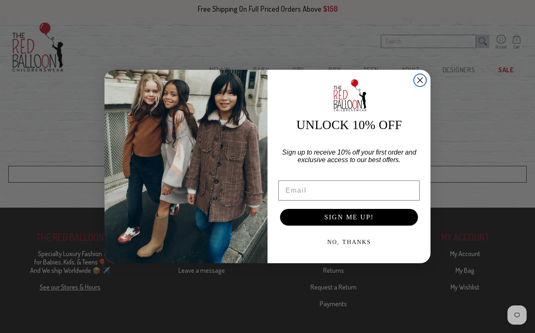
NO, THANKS (349, 242)
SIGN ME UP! (349, 217)
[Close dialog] (420, 80)
